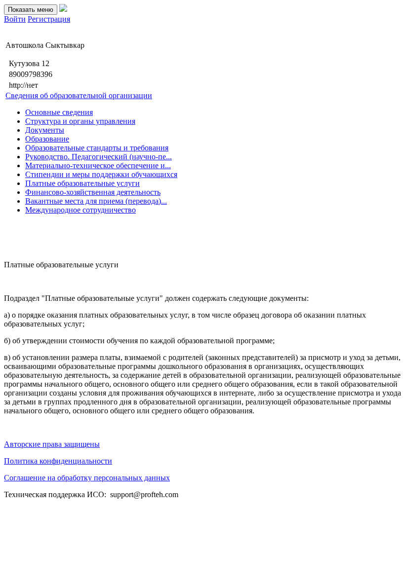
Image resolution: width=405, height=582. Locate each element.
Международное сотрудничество (80, 210)
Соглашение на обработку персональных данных (87, 477)
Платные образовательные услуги (82, 183)
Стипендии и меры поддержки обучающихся (101, 174)
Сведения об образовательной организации (78, 95)
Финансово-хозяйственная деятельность (93, 192)
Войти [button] (15, 19)
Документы (44, 130)
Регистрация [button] (49, 19)
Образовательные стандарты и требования (96, 148)
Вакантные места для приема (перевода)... (96, 201)
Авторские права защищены (52, 444)
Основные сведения (59, 112)
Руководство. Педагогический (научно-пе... (98, 156)
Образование (47, 139)
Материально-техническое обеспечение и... (98, 165)
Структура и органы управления (80, 121)
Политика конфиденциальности (58, 461)
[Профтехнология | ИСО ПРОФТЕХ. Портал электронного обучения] (63, 9)
